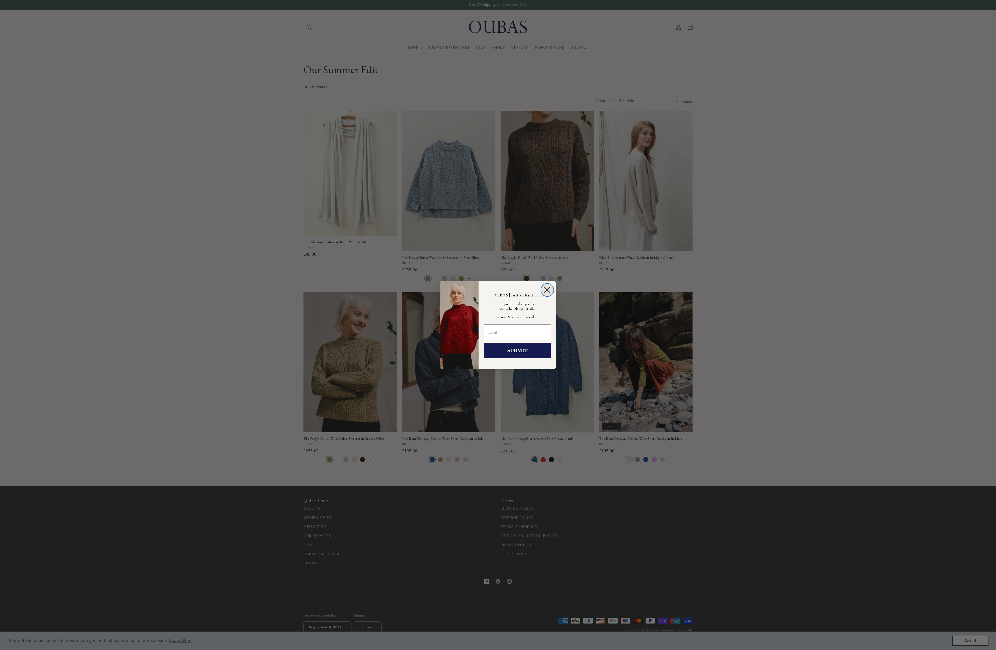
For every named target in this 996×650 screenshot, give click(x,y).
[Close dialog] (547, 289)
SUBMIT (517, 350)
